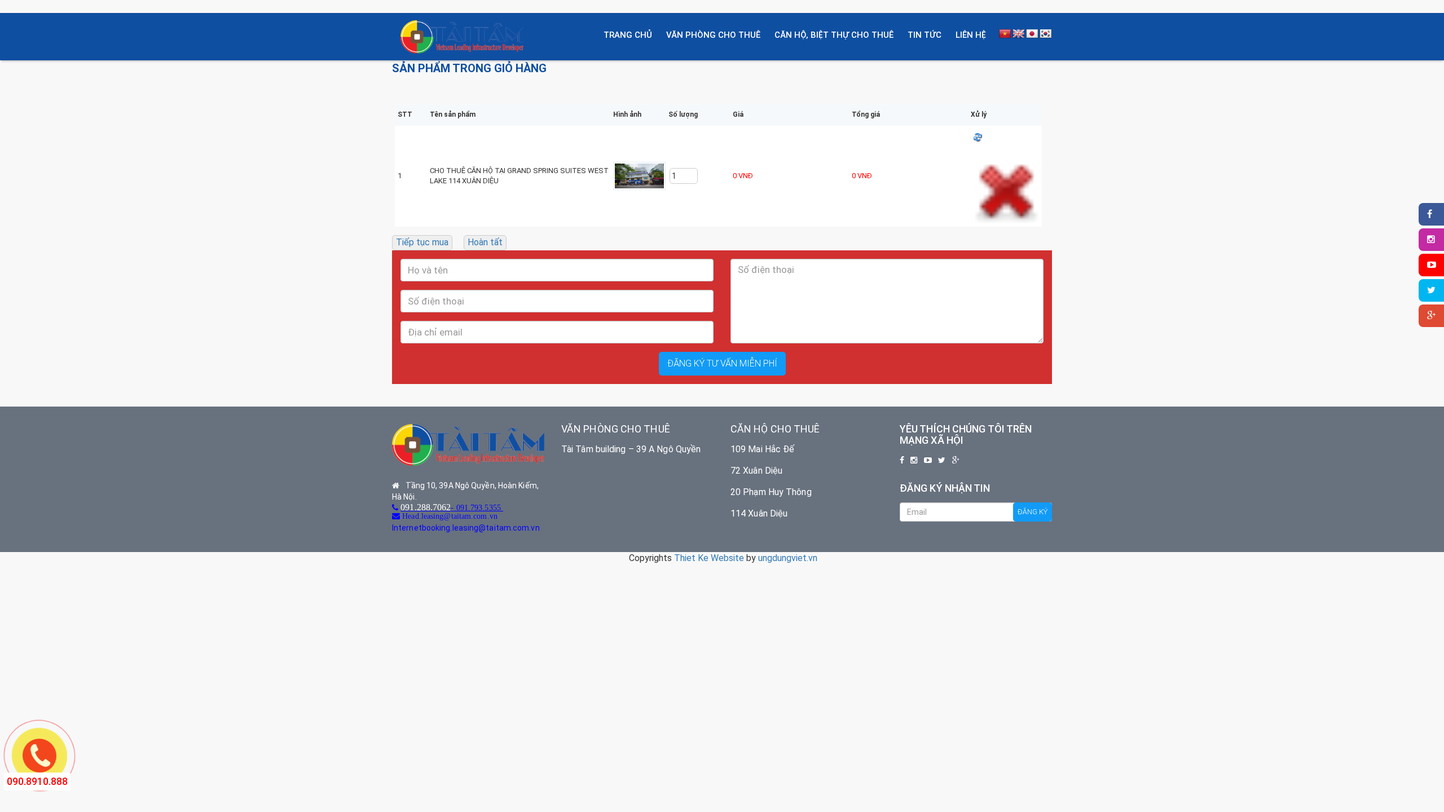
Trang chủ (628, 35)
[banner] (461, 35)
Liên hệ (971, 35)
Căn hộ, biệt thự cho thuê (833, 35)
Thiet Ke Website (709, 558)
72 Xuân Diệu (756, 470)
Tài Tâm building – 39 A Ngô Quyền (631, 449)
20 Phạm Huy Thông (771, 492)
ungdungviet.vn (787, 558)
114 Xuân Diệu (758, 513)
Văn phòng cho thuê (713, 35)
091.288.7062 (425, 506)
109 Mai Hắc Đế (762, 449)
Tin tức (924, 35)
